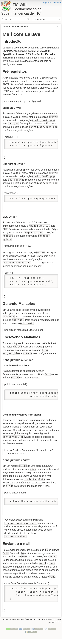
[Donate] (12, 628)
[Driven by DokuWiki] (31, 631)
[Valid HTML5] (37, 628)
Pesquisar (28, 19)
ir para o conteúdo (52, 2)
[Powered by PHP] (25, 628)
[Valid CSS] (50, 628)
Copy (53, 141)
